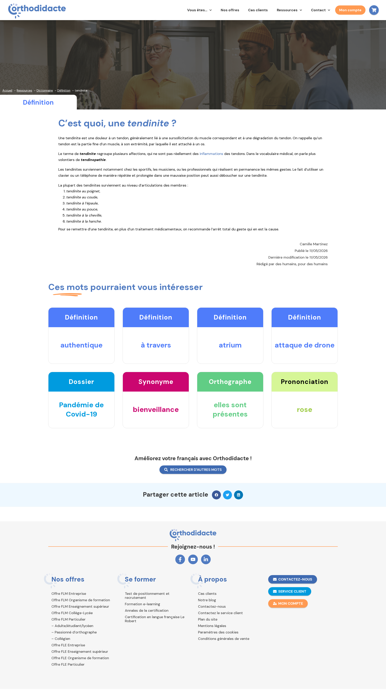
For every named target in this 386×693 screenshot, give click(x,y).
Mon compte (350, 10)
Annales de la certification (146, 610)
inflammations (211, 154)
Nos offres (230, 10)
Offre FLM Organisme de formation (80, 600)
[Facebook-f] (180, 559)
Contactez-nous (212, 606)
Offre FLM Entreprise (68, 593)
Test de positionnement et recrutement (147, 595)
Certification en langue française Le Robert (154, 619)
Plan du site (207, 619)
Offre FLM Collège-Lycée (72, 612)
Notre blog (207, 600)
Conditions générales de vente (223, 638)
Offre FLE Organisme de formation (80, 658)
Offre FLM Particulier (68, 619)
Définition (38, 102)
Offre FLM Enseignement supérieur (80, 606)
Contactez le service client (220, 612)
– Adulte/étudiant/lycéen (72, 625)
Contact (318, 10)
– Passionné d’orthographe (74, 632)
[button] (216, 494)
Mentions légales (212, 625)
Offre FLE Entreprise (68, 645)
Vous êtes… (197, 10)
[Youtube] (193, 559)
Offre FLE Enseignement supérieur (79, 651)
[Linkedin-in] (206, 559)
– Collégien (60, 638)
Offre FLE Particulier (68, 664)
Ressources (287, 10)
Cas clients (258, 10)
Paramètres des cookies (218, 632)
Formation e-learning (142, 604)
